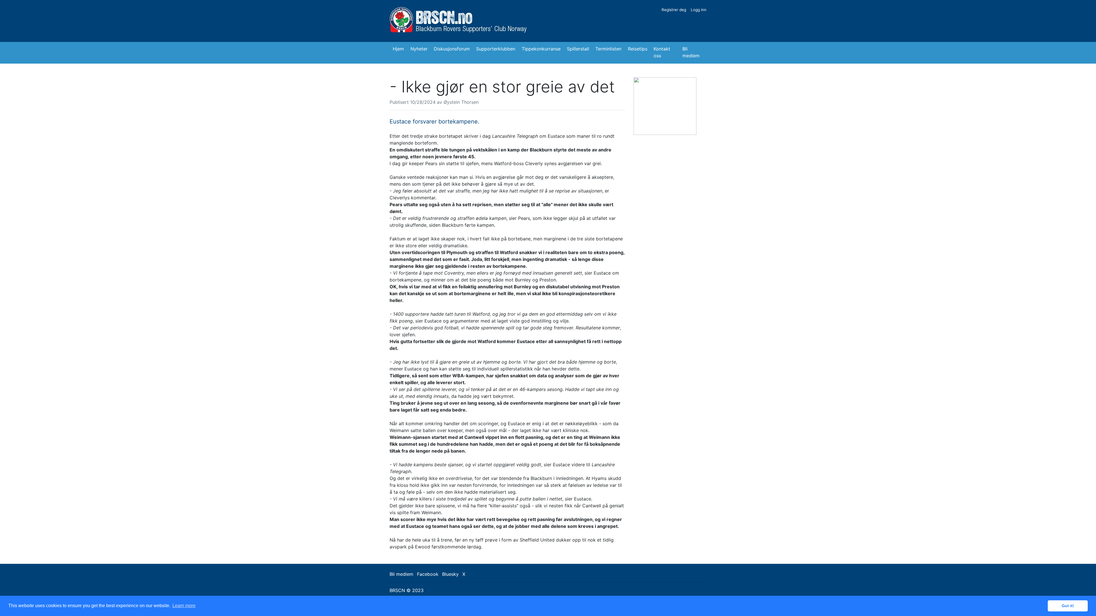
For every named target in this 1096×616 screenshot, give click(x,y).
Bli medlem (691, 52)
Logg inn (698, 9)
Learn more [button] (184, 605)
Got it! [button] (1068, 605)
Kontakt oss (662, 52)
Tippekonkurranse (541, 49)
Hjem (398, 49)
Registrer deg (674, 9)
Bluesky (450, 574)
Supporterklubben (495, 49)
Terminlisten (608, 49)
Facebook (427, 574)
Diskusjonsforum (452, 49)
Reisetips (637, 49)
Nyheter (419, 49)
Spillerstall (578, 49)
